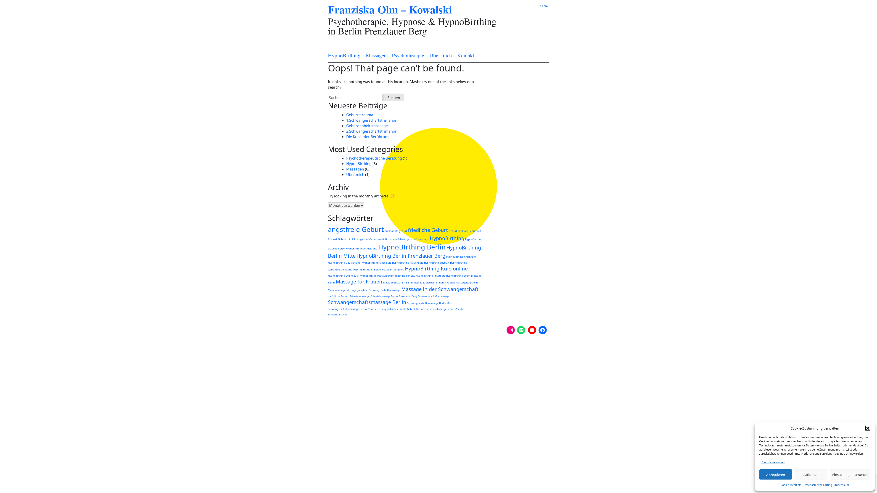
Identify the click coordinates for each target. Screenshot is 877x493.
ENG (545, 6)
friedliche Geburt (428, 230)
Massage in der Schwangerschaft (439, 289)
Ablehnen (811, 474)
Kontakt (465, 55)
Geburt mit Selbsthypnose (353, 239)
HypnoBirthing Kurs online (436, 268)
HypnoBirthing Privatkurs (430, 275)
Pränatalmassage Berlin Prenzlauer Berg (393, 296)
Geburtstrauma (359, 114)
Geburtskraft (376, 239)
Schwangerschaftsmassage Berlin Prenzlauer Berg (357, 309)
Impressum (841, 485)
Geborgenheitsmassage (367, 125)
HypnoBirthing (344, 55)
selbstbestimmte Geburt (401, 309)
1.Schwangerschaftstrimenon (371, 120)
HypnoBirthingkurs (393, 269)
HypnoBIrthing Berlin (412, 247)
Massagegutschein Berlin (398, 282)
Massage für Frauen (359, 281)
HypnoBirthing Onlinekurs (343, 275)
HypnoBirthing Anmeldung (361, 248)
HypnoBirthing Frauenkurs (407, 262)
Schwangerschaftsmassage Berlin (367, 302)
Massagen (376, 55)
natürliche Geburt (338, 296)
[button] (868, 428)
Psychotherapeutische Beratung (374, 158)
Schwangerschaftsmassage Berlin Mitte (430, 303)
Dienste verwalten (773, 462)
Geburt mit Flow (458, 231)
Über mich (440, 55)
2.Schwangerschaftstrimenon (371, 131)
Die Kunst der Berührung (368, 136)
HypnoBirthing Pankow (401, 275)
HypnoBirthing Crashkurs (461, 256)
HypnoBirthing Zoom (458, 275)
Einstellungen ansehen (850, 474)
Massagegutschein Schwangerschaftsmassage (373, 290)
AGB (350, 350)
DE (534, 6)
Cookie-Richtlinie (790, 485)
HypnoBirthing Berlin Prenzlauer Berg (401, 255)
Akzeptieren (775, 474)
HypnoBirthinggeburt (436, 262)
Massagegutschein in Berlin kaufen (434, 282)
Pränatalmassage (360, 296)
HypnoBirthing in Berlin (367, 269)
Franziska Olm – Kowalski (390, 9)
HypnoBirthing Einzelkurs (376, 262)
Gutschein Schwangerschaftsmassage (407, 239)
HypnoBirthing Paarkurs (373, 275)
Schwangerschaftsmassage (433, 296)
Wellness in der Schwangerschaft (435, 309)
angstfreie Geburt (356, 229)
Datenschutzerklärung (818, 485)
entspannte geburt (396, 231)
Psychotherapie (408, 55)
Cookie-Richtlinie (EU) (364, 345)
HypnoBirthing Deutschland (344, 262)
